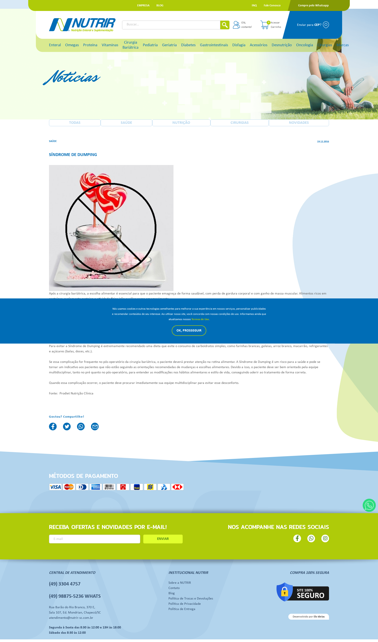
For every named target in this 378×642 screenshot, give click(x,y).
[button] (143, 5)
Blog (171, 593)
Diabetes (188, 45)
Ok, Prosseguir (189, 330)
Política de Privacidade (184, 604)
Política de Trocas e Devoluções (190, 598)
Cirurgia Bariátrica (130, 45)
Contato (174, 588)
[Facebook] (53, 426)
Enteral (55, 45)
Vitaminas (110, 45)
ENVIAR (163, 539)
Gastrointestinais (214, 45)
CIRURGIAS (240, 123)
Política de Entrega (181, 609)
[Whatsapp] (369, 505)
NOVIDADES (299, 123)
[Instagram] (325, 538)
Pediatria (150, 45)
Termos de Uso (200, 319)
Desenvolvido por (309, 616)
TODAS (74, 123)
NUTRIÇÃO (181, 123)
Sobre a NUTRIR (179, 583)
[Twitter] (67, 426)
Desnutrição (282, 45)
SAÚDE (126, 123)
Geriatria (169, 45)
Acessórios (258, 45)
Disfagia (238, 45)
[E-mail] (95, 426)
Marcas (342, 45)
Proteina (90, 45)
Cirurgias (324, 45)
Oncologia (304, 45)
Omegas (72, 45)
